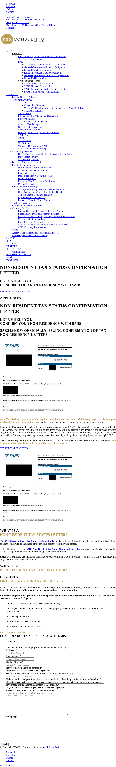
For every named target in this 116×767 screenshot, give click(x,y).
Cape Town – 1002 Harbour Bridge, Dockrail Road (30, 25)
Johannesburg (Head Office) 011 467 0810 (26, 19)
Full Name (11, 650)
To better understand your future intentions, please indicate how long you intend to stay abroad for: (53, 679)
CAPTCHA (12, 717)
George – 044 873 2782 (17, 22)
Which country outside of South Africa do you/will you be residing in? (40, 673)
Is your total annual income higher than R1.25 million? (32, 685)
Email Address (13, 656)
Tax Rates (11, 28)
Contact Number (14, 662)
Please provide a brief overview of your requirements (32, 690)
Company (10, 641)
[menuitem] (61, 17)
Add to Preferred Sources (18, 17)
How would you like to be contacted (24, 667)
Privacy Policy (54, 747)
